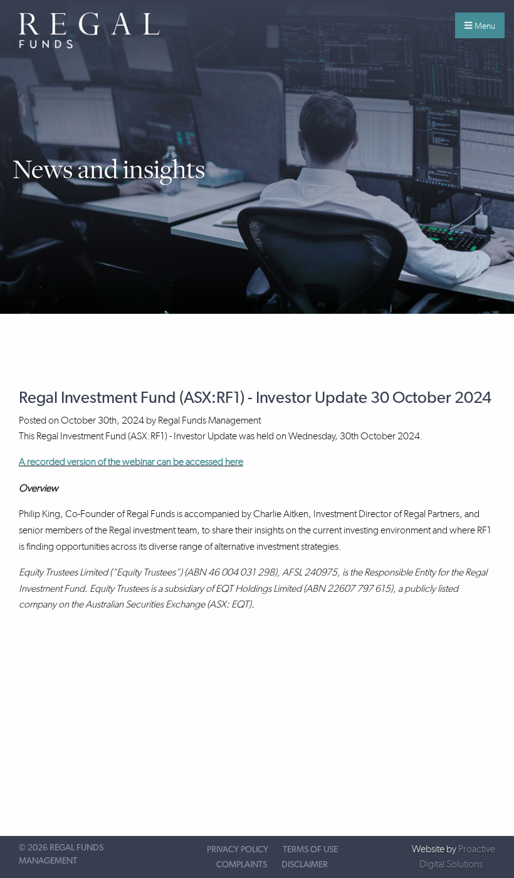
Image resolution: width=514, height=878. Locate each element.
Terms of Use (310, 849)
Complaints (241, 864)
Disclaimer (304, 864)
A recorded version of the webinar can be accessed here (131, 462)
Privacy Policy (237, 849)
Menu (484, 25)
